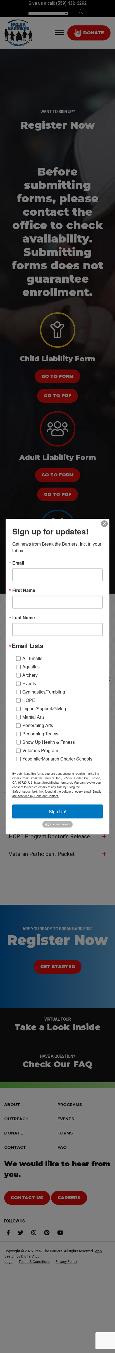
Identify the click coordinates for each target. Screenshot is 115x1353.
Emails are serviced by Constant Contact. (56, 793)
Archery (30, 674)
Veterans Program (40, 750)
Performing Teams (40, 733)
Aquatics (31, 666)
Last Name (23, 617)
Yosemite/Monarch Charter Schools (57, 758)
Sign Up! (57, 811)
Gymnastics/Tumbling (43, 691)
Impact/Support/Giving (44, 708)
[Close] (104, 523)
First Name (23, 590)
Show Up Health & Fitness (48, 741)
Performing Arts (37, 725)
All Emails (32, 658)
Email (18, 563)
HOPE (28, 700)
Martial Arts (33, 716)
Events (29, 683)
